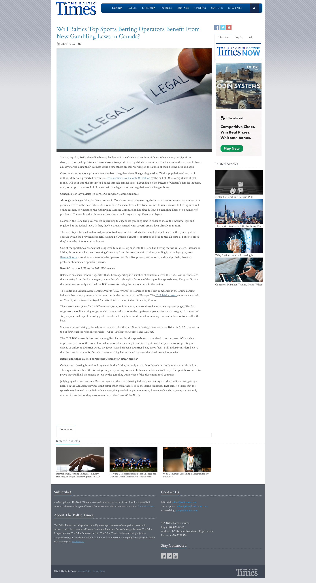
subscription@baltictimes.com (192, 506)
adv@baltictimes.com (187, 510)
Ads (250, 37)
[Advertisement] (134, 412)
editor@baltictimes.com (184, 502)
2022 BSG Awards (166, 295)
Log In (238, 37)
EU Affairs (235, 8)
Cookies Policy (84, 571)
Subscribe (222, 37)
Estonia (117, 8)
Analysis (183, 8)
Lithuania (148, 8)
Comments (65, 429)
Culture (217, 8)
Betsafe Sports (68, 257)
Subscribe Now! (146, 506)
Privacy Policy (99, 571)
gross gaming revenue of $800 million (128, 178)
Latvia (132, 8)
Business (166, 8)
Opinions (200, 8)
